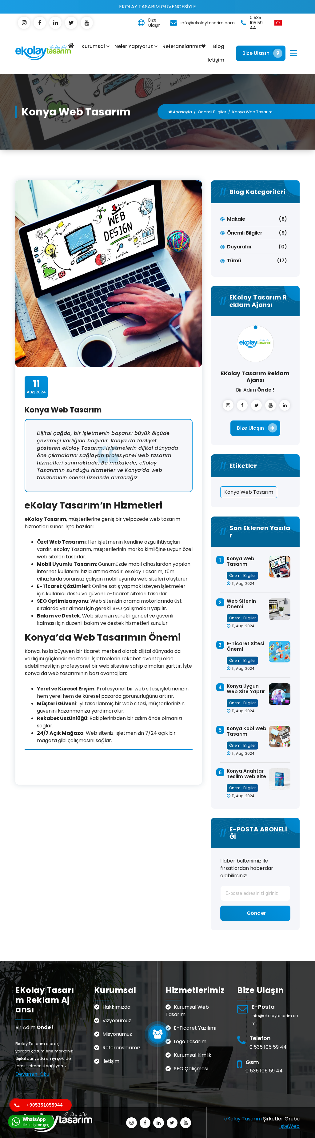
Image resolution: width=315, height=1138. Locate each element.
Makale (236, 219)
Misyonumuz (117, 1034)
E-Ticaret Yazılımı (195, 1027)
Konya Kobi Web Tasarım (246, 731)
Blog (218, 46)
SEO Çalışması (191, 1068)
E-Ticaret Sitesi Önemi (245, 646)
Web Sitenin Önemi (241, 604)
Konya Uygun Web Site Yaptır (246, 689)
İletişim (215, 59)
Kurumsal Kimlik (192, 1055)
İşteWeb (289, 1126)
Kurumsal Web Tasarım (187, 1010)
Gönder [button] (256, 913)
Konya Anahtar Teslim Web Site (246, 774)
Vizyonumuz (116, 1020)
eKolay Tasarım (243, 1118)
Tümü (234, 260)
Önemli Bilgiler (212, 112)
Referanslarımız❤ (184, 46)
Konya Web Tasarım (248, 492)
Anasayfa (182, 112)
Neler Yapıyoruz (133, 46)
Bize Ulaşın (255, 53)
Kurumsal (93, 46)
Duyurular (239, 246)
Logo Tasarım (190, 1041)
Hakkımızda (116, 1007)
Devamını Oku (32, 1074)
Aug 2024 (36, 386)
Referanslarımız (121, 1047)
